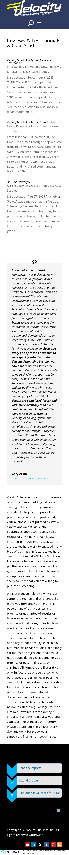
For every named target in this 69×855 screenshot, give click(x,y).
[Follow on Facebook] (46, 844)
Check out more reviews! (29, 478)
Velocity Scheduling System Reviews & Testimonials (29, 62)
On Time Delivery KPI (19, 182)
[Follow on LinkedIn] (33, 844)
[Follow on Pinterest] (53, 844)
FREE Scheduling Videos (23, 67)
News (44, 67)
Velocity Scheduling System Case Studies (31, 122)
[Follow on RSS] (59, 844)
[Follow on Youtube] (27, 844)
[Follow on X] (40, 844)
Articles (12, 186)
